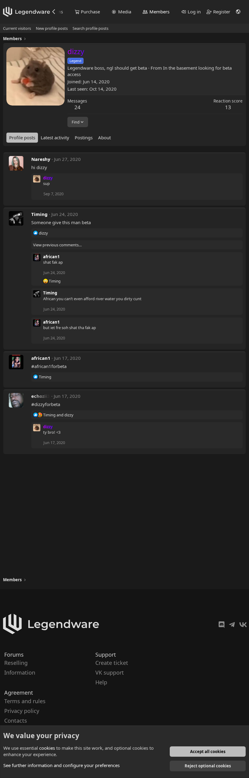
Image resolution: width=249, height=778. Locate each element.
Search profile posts (90, 28)
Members (159, 12)
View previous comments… (57, 245)
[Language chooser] (238, 11)
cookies (47, 748)
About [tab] (104, 137)
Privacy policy (21, 710)
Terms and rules (25, 700)
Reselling (16, 662)
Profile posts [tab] (22, 137)
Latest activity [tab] (55, 137)
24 (77, 107)
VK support (109, 672)
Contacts (15, 720)
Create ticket (111, 662)
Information (19, 672)
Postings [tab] (84, 137)
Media (124, 12)
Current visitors (17, 28)
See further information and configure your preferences (61, 765)
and (58, 415)
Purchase (90, 12)
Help (101, 682)
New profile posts (52, 28)
